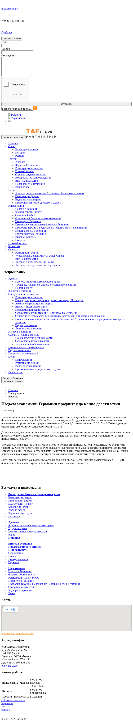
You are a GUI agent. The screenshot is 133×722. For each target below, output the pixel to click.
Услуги (12, 158)
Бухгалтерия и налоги (21, 503)
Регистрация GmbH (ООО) (24, 577)
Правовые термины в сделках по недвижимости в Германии (51, 227)
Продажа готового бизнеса (24, 546)
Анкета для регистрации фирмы (34, 303)
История (20, 152)
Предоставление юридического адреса (38, 202)
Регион (19, 155)
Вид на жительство (26, 180)
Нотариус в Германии (28, 221)
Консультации (23, 359)
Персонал (14, 516)
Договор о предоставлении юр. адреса (37, 265)
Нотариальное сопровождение (33, 177)
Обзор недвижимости (21, 587)
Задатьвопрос (5, 708)
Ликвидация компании (28, 328)
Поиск (12, 556)
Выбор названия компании (31, 306)
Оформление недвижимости (32, 340)
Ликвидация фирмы (20, 500)
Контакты (14, 246)
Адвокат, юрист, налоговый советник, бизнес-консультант (49, 193)
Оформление (16, 552)
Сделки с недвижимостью (30, 174)
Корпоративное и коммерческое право (37, 281)
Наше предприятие (26, 149)
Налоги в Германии (26, 208)
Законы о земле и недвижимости (27, 531)
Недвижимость (24, 287)
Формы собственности (28, 211)
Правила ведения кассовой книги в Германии (42, 224)
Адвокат (20, 161)
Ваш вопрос (22, 186)
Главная (13, 143)
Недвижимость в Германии (31, 230)
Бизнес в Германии (19, 331)
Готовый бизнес (24, 171)
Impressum (7, 703)
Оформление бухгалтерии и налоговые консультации (46, 312)
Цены (11, 190)
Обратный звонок (12, 38)
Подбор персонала (26, 325)
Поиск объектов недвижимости (34, 337)
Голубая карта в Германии (30, 233)
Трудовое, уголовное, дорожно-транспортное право (45, 284)
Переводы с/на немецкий (30, 183)
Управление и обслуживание (32, 344)
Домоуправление (18, 559)
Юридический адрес (20, 513)
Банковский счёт (18, 506)
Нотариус (14, 537)
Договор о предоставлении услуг (35, 261)
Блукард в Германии (20, 590)
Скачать (13, 249)
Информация (16, 205)
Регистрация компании (29, 168)
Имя (3, 41)
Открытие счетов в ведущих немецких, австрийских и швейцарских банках (60, 315)
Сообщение (8, 55)
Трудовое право (17, 528)
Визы (11, 593)
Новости (20, 240)
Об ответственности (13, 700)
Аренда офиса (16, 509)
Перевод (13, 562)
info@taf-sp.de (9, 665)
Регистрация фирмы (27, 196)
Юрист (12, 534)
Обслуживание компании (23, 294)
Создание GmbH (25, 215)
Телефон (6, 48)
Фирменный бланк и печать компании (38, 218)
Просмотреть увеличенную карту (17, 633)
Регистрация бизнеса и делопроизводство (34, 494)
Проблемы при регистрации (32, 309)
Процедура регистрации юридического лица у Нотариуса (49, 300)
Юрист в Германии (26, 165)
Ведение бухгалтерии (28, 199)
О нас (11, 146)
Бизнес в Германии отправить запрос (13, 379)
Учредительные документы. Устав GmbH (39, 255)
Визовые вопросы (26, 236)
